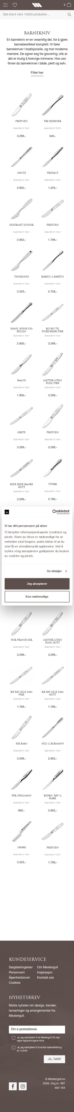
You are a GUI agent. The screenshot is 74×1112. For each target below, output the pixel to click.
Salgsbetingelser (21, 967)
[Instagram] (23, 1086)
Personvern (17, 972)
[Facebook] (13, 1086)
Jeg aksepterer (37, 583)
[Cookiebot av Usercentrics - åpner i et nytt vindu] (52, 512)
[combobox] (37, 15)
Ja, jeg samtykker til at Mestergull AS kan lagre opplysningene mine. (38, 1039)
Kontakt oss (45, 978)
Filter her (37, 73)
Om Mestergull (47, 967)
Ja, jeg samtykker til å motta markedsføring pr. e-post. (39, 1049)
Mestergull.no (56, 1079)
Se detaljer (54, 571)
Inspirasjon (44, 972)
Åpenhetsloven (19, 978)
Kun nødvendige (37, 596)
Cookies (15, 983)
